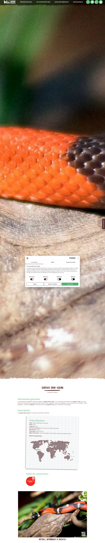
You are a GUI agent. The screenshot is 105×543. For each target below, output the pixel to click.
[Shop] (101, 2)
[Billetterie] (92, 2)
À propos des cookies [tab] (70, 262)
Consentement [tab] (34, 262)
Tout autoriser (70, 284)
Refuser (35, 284)
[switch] (45, 279)
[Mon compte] (88, 2)
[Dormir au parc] (96, 2)
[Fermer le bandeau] (78, 258)
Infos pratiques (103, 223)
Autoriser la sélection (52, 284)
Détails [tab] (52, 262)
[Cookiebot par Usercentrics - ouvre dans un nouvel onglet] (70, 258)
